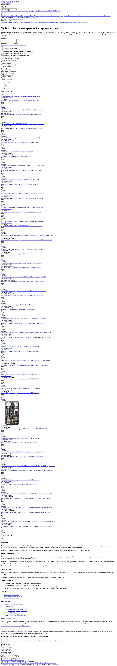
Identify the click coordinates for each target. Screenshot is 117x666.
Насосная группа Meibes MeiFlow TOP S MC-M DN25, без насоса (20, 351)
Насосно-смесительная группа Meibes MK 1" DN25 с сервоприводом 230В (22, 281)
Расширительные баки (47, 16)
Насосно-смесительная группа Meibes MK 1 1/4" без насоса (18, 309)
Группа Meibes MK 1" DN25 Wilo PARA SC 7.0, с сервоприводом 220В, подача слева (25, 512)
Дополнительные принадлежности (28, 17)
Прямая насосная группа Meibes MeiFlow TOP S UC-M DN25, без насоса (22, 170)
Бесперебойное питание (97, 16)
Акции (30, 11)
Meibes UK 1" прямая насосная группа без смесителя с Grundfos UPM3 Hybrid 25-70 (25, 337)
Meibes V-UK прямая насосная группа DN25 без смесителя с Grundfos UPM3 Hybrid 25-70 (27, 526)
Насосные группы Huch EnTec (13, 596)
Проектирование (6, 660)
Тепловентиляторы (84, 16)
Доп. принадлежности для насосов (77, 22)
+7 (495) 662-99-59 (6, 653)
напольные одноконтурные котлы (17, 611)
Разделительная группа (9, 60)
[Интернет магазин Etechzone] (10, 1)
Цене (5, 85)
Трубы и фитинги (73, 16)
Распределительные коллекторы (10, 22)
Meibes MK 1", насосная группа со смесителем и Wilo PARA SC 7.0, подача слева (24, 365)
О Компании (8, 11)
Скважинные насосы (40, 22)
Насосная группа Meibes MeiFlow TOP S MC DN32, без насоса (19, 442)
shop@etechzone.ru (6, 649)
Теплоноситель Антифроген (12, 614)
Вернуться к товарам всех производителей (13, 45)
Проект (38, 11)
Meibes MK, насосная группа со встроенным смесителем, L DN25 (20, 142)
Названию (7, 87)
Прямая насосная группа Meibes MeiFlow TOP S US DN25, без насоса (21, 114)
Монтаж (48, 11)
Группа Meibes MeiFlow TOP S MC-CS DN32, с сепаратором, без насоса (22, 456)
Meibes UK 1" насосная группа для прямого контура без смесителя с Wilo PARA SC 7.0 (26, 240)
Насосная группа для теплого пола (12, 57)
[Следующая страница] (3, 94)
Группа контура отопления (10, 48)
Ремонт (22, 660)
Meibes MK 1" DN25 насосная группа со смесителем (16, 156)
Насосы (32, 16)
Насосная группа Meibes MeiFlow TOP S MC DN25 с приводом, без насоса (22, 323)
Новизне (6, 88)
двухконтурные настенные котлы (17, 608)
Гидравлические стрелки (26, 22)
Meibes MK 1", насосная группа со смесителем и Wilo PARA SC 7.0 (20, 379)
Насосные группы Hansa (11, 598)
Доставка (21, 11)
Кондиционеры (25, 16)
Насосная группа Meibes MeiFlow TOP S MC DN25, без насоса (19, 184)
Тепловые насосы (13, 17)
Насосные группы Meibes (11, 595)
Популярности (8, 84)
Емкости (56, 16)
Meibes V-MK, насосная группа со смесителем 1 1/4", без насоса (19, 484)
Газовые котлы (8, 606)
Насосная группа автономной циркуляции (14, 50)
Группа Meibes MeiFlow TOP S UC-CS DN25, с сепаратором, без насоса (21, 128)
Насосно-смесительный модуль (11, 58)
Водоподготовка (63, 16)
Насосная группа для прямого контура (13, 53)
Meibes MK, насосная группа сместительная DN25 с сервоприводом (21, 267)
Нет (7, 70)
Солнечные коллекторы (22, 664)
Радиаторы (7, 16)
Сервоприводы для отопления (13, 604)
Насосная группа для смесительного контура (15, 55)
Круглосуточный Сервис (8, 628)
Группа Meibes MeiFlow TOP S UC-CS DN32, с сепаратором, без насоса (21, 226)
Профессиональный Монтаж (9, 618)
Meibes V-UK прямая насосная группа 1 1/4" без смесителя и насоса (20, 253)
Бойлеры (13, 16)
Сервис (56, 11)
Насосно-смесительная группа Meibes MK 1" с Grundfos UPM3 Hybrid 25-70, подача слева (27, 470)
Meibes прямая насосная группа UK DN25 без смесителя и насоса (20, 100)
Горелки (18, 16)
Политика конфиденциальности (10, 658)
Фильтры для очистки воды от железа (15, 615)
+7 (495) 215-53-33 (6, 3)
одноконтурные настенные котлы (17, 609)
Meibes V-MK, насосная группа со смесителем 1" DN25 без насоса (20, 393)
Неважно (12, 70)
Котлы (2, 16)
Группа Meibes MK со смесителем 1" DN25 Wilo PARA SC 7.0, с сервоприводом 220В (26, 498)
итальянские (11, 612)
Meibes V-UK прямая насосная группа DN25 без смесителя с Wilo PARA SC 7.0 (24, 429)
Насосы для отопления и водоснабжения (12, 19)
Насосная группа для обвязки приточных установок (17, 51)
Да (3, 70)
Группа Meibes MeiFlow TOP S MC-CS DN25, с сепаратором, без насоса (22, 198)
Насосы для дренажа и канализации (56, 22)
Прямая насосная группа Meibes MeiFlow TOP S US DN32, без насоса (21, 212)
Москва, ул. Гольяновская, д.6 (9, 655)
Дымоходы (37, 16)
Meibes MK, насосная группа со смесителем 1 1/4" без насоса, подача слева (22, 295)
